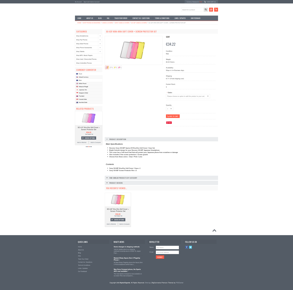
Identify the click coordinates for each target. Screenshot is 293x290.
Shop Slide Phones (82, 44)
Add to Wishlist (81, 142)
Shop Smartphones (82, 36)
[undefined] (132, 62)
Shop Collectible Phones (84, 63)
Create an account (94, 2)
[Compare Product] (211, 10)
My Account (78, 2)
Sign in (85, 2)
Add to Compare (96, 142)
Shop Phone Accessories (91, 23)
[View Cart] (216, 10)
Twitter (190, 247)
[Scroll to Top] (214, 231)
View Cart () (211, 2)
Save (169, 122)
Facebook (186, 247)
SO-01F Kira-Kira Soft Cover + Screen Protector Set (89, 128)
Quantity (169, 105)
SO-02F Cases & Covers (139, 23)
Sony (168, 37)
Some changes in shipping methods (127, 247)
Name (151, 247)
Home (79, 23)
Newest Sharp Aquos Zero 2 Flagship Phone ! (127, 259)
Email (151, 252)
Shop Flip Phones (81, 40)
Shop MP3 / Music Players (84, 55)
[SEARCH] (206, 10)
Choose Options (90, 138)
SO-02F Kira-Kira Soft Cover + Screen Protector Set (118, 210)
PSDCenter (179, 283)
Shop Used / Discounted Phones (86, 59)
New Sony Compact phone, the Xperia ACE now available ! (127, 270)
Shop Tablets (80, 51)
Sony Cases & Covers (122, 23)
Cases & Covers (107, 23)
